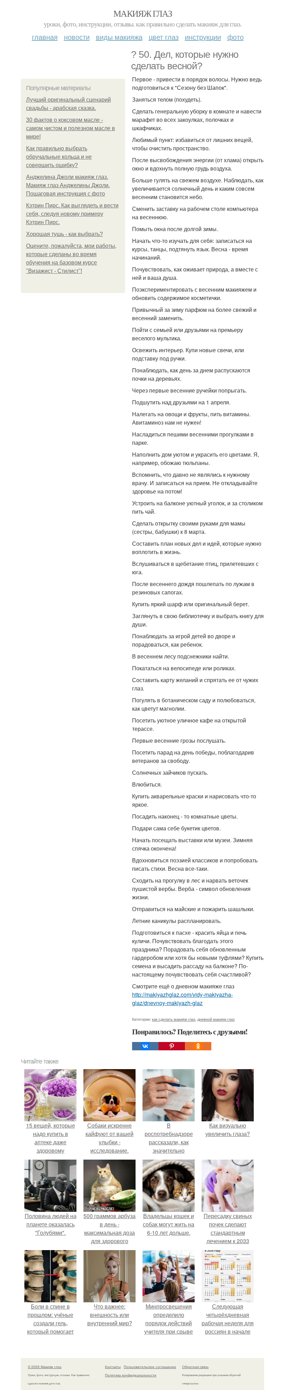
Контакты (113, 1366)
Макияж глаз (142, 13)
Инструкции (203, 37)
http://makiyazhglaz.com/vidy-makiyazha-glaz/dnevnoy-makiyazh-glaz (182, 998)
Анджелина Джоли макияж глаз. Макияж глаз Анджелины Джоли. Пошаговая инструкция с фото (68, 185)
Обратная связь (195, 1366)
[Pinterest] (171, 1046)
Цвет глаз (164, 37)
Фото (235, 37)
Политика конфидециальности (130, 1375)
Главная (45, 37)
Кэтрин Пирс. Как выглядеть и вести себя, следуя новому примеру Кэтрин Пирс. (72, 214)
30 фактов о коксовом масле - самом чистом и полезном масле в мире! (70, 128)
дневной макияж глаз (216, 1019)
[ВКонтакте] (145, 1046)
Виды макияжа (119, 37)
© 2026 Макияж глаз (45, 1366)
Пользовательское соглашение (150, 1366)
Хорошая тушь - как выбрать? (64, 234)
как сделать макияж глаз (173, 1019)
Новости (77, 37)
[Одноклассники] (198, 1046)
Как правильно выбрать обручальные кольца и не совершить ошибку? (59, 156)
